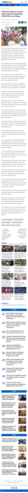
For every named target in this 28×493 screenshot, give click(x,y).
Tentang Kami (7, 481)
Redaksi (14, 481)
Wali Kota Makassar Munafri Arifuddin (11, 225)
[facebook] (19, 22)
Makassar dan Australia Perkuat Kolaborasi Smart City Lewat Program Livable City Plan (21, 233)
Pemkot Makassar (12, 19)
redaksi (7, 25)
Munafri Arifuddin (19, 219)
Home (3, 5)
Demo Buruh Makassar (7, 219)
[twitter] (22, 23)
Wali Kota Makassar (17, 222)
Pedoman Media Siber (13, 482)
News (9, 5)
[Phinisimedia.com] (7, 2)
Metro (6, 19)
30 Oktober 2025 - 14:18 (7, 22)
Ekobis (21, 5)
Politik (15, 5)
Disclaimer (20, 481)
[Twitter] (14, 488)
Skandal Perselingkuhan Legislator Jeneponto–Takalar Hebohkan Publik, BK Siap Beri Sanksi (6, 234)
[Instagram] (16, 488)
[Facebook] (12, 488)
